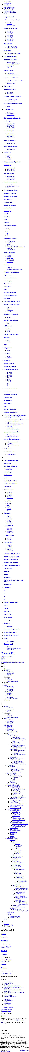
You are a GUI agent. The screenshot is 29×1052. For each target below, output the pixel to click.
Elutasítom (8, 1051)
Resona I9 (9, 380)
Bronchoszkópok (8, 199)
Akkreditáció (10, 690)
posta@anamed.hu (19, 1020)
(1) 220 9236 (18, 662)
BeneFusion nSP (10, 135)
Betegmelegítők (13, 806)
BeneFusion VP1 (11, 126)
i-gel (8, 422)
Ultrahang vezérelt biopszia (10, 295)
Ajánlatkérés (6, 918)
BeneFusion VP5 (11, 123)
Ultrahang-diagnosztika (9, 11)
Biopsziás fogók (7, 275)
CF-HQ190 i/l (10, 531)
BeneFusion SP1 (10, 136)
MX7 (8, 383)
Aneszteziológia (7, 5)
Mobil (5, 344)
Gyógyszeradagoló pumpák (12, 118)
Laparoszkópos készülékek (10, 238)
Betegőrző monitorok (10, 56)
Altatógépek (7, 152)
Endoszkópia (10, 689)
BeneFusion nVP (11, 125)
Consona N (9, 372)
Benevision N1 (10, 65)
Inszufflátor (9, 242)
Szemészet (6, 265)
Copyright (3, 1022)
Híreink (8, 678)
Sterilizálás (6, 4)
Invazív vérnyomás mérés (13, 436)
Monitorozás (9, 694)
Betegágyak (7, 353)
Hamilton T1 (10, 38)
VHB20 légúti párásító (12, 47)
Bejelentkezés (10, 656)
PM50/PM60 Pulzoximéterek (13, 75)
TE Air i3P (9, 373)
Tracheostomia (8, 449)
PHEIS (8, 106)
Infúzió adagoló (7, 121)
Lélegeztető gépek (9, 17)
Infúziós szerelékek (9, 452)
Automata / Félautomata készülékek (13, 96)
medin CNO (9, 24)
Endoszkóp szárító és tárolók (11, 314)
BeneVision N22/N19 (12, 62)
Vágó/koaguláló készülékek (19, 899)
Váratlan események (8, 1000)
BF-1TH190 (9, 538)
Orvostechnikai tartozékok (12, 432)
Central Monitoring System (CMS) (15, 80)
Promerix (9, 329)
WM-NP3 (9, 516)
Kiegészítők (6, 216)
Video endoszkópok (20, 892)
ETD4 (8, 308)
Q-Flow (8, 341)
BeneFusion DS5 (11, 143)
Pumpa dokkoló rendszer (10, 140)
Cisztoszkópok (18, 873)
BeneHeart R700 (10, 115)
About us (3, 659)
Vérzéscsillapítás (8, 281)
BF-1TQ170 (9, 539)
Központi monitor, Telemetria (11, 77)
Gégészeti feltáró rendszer (21, 897)
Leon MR (9, 159)
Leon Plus (9, 155)
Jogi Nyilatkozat (7, 1003)
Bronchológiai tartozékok (10, 292)
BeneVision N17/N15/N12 (13, 63)
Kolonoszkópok (7, 211)
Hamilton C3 (10, 35)
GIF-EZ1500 (10, 498)
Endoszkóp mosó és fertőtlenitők (12, 304)
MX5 (8, 384)
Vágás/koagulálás (11, 241)
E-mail (22, 662)
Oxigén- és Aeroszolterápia (13, 429)
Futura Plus (9, 357)
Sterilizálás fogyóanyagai (10, 366)
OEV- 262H (9, 522)
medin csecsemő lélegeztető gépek (12, 19)
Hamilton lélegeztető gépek (10, 28)
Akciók (5, 13)
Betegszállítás (8, 348)
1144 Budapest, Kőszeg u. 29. (8, 662)
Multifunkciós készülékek (10, 89)
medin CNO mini (11, 25)
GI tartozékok (7, 298)
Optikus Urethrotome (20, 874)
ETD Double (10, 310)
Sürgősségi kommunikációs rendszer (13, 103)
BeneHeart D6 (10, 92)
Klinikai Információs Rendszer (14, 648)
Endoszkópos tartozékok (10, 193)
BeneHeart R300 (10, 113)
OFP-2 (8, 506)
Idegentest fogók (8, 283)
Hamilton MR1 (10, 39)
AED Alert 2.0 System (12, 99)
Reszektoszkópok (19, 876)
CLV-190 (9, 521)
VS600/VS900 (10, 73)
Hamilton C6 (10, 40)
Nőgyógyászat (10, 258)
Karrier (5, 1005)
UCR (8, 507)
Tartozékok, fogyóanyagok (10, 12)
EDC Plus (9, 317)
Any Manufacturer (8, 982)
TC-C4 (8, 510)
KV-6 (8, 505)
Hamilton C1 (10, 34)
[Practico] (6, 947)
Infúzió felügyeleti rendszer (10, 146)
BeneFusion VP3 (11, 127)
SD (7, 234)
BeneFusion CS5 (11, 149)
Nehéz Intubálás (10, 259)
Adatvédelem (7, 999)
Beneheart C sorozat (11, 100)
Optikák (17, 848)
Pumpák (8, 244)
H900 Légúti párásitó (12, 46)
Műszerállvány (10, 245)
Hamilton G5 (10, 32)
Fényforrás (18, 846)
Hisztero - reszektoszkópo (21, 888)
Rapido (8, 331)
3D (7, 231)
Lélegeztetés (9, 693)
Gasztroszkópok (8, 208)
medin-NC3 (9, 22)
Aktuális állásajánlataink (12, 681)
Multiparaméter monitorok (10, 59)
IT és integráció (7, 3)
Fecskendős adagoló (9, 130)
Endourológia (18, 877)
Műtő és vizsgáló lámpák (11, 334)
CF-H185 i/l (9, 529)
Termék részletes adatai (6, 946)
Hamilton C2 (10, 36)
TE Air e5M (9, 375)
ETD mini (9, 311)
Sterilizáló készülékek (9, 363)
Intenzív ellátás (7, 1)
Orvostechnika (10, 687)
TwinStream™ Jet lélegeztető (13, 53)
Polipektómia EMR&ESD (10, 278)
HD (7, 233)
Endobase (6, 219)
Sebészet (9, 255)
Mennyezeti (6, 337)
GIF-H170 (9, 492)
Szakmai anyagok (8, 725)
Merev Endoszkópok (20, 896)
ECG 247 (9, 112)
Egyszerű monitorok (9, 70)
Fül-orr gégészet (10, 260)
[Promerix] (3, 934)
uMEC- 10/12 (10, 66)
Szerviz (5, 718)
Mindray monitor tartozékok (13, 434)
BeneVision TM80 (11, 83)
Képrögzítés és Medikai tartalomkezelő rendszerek (18, 863)
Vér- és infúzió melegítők (15, 808)
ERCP (5, 289)
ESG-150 (9, 503)
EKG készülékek (9, 109)
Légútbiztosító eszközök (12, 425)
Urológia (9, 256)
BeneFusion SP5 (10, 133)
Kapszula (6, 213)
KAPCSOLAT (7, 1004)
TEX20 (8, 379)
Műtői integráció (10, 649)
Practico (8, 330)
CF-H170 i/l (9, 528)
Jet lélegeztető (13, 782)
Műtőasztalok (8, 326)
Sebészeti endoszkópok (9, 8)
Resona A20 (9, 376)
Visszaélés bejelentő (8, 1007)
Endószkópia (10, 697)
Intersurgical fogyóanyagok (12, 439)
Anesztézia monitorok (10, 182)
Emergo (8, 350)
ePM (8, 67)
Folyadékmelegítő (11, 249)
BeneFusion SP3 (10, 137)
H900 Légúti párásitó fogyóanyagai (15, 423)
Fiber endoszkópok (19, 893)
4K (7, 235)
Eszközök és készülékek (9, 252)
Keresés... (3, 663)
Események (9, 679)
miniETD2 (9, 307)
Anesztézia (9, 426)
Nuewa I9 (9, 381)
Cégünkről (6, 706)
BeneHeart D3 (10, 93)
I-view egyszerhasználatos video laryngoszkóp (17, 419)
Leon (8, 156)
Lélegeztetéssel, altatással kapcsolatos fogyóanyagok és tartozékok (15, 416)
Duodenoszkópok (8, 202)
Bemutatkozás (10, 671)
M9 (7, 385)
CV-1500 (9, 517)
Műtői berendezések (8, 9)
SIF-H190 (9, 496)
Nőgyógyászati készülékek (21, 889)
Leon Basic (9, 157)
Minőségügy (9, 674)
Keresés (3, 666)
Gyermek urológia (19, 878)
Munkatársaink (10, 673)
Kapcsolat (9, 675)
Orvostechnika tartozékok (13, 421)
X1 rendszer (9, 518)
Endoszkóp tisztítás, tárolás (10, 196)
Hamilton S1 (9, 31)
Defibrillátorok (8, 86)
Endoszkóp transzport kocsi (11, 320)
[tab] (14, 979)
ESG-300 (9, 509)
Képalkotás (6, 222)
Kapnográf (9, 184)
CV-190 (8, 520)
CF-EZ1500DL (10, 532)
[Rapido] (5, 961)
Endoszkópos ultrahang (10, 205)
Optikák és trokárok (20, 906)
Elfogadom (2, 1051)
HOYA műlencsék (11, 267)
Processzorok (18, 845)
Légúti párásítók (8, 43)
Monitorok (17, 844)
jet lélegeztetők (7, 50)
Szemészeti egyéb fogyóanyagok (14, 269)
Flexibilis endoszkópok (9, 7)
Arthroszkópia (10, 262)
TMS (8, 82)
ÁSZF (5, 1001)
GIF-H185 (9, 494)
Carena (8, 356)
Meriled (8, 340)
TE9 (8, 377)
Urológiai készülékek (20, 880)
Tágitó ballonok (8, 286)
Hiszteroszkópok (19, 886)
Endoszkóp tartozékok (10, 388)
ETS (8, 323)
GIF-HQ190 (9, 495)
